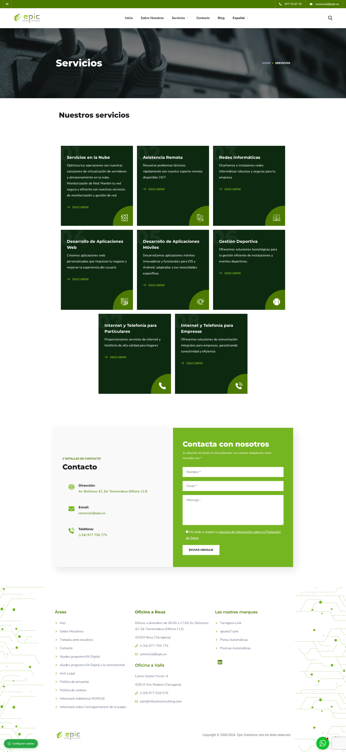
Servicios (178, 18)
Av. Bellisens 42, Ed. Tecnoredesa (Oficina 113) (112, 491)
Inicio (129, 18)
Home (266, 63)
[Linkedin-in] (7, 4)
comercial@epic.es (92, 513)
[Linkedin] (220, 662)
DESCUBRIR (80, 207)
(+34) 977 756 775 (92, 535)
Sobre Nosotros (152, 18)
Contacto (203, 18)
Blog (221, 18)
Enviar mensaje (201, 550)
